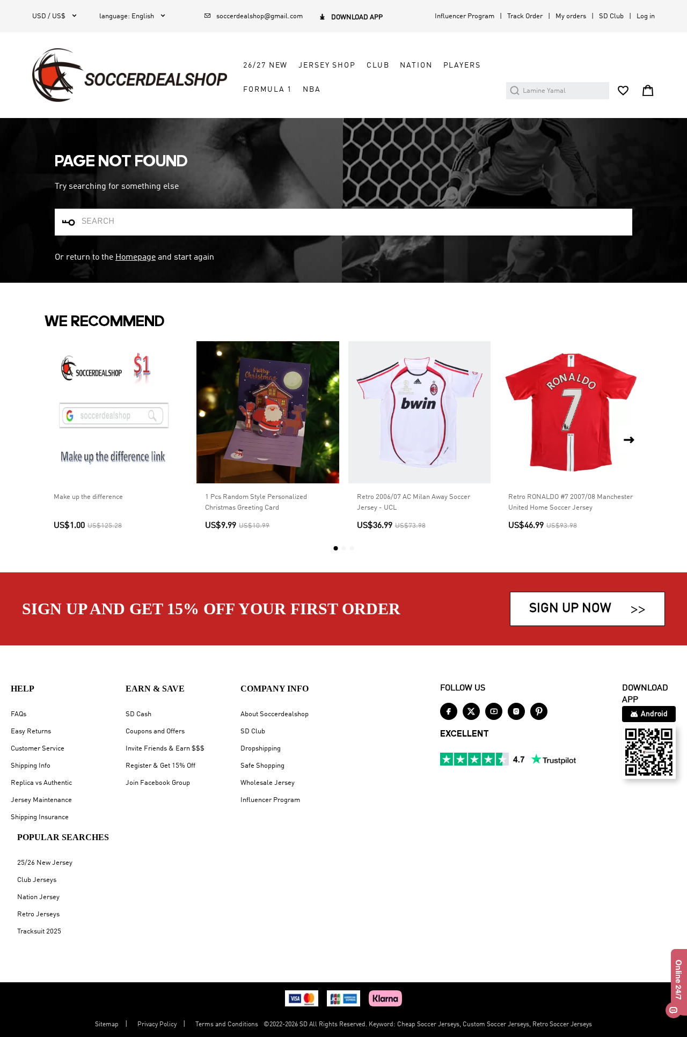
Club (378, 65)
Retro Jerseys (38, 914)
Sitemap (107, 1024)
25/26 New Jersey (44, 862)
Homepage (135, 257)
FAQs (18, 714)
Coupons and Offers (155, 731)
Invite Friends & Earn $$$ (165, 748)
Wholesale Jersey (267, 782)
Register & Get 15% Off (160, 765)
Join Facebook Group (158, 782)
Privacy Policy (157, 1024)
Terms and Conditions (226, 1024)
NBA (312, 89)
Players (462, 65)
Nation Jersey (38, 897)
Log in (646, 16)
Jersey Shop (327, 65)
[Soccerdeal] (129, 75)
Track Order (525, 16)
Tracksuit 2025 (39, 931)
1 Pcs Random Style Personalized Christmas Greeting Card (256, 502)
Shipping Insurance (40, 817)
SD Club (611, 16)
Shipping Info (30, 765)
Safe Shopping (262, 765)
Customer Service (37, 748)
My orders (571, 16)
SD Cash (138, 714)
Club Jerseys (36, 880)
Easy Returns (31, 731)
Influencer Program (464, 16)
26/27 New (265, 65)
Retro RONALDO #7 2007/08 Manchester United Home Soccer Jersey (570, 502)
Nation (416, 65)
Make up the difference (88, 497)
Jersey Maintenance (41, 800)
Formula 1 (267, 89)
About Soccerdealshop (274, 714)
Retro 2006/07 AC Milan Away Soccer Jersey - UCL (413, 502)
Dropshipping (260, 748)
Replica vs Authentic (41, 782)
